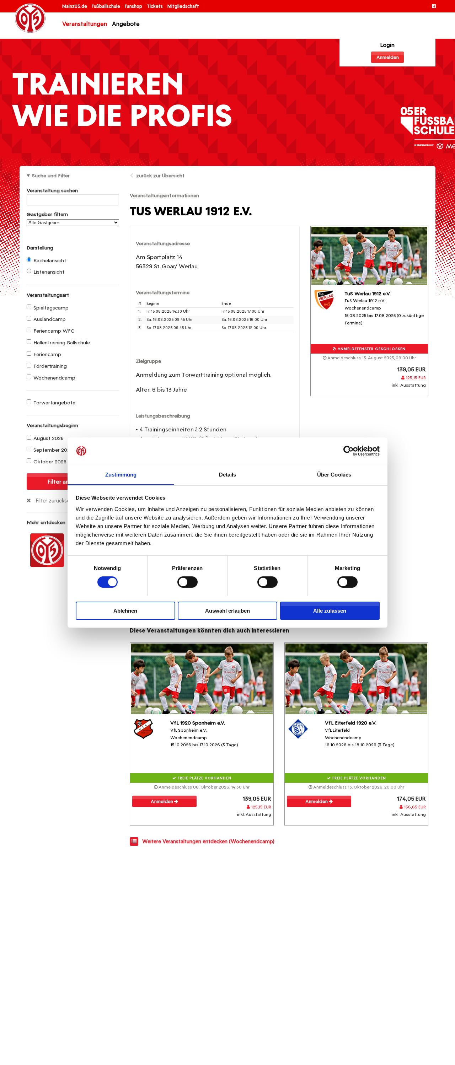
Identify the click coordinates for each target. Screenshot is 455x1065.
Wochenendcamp (54, 378)
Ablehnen (125, 610)
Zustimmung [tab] (121, 474)
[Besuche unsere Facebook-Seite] (434, 6)
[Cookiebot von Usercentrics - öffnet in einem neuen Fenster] (348, 451)
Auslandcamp (49, 319)
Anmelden (387, 57)
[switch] (187, 582)
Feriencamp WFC (53, 331)
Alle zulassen (329, 610)
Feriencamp (47, 354)
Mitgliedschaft (183, 6)
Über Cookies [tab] (334, 474)
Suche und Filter (51, 175)
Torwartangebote (54, 402)
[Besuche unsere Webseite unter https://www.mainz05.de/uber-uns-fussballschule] (47, 550)
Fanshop (134, 6)
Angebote (126, 24)
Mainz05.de (75, 6)
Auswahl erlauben (227, 610)
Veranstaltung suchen (52, 190)
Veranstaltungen (84, 24)
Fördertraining (50, 366)
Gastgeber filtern (47, 214)
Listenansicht (48, 272)
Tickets (155, 6)
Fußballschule (106, 6)
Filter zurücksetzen (58, 500)
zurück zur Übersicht (160, 175)
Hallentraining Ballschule (61, 342)
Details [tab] (227, 474)
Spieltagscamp (51, 308)
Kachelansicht (49, 260)
